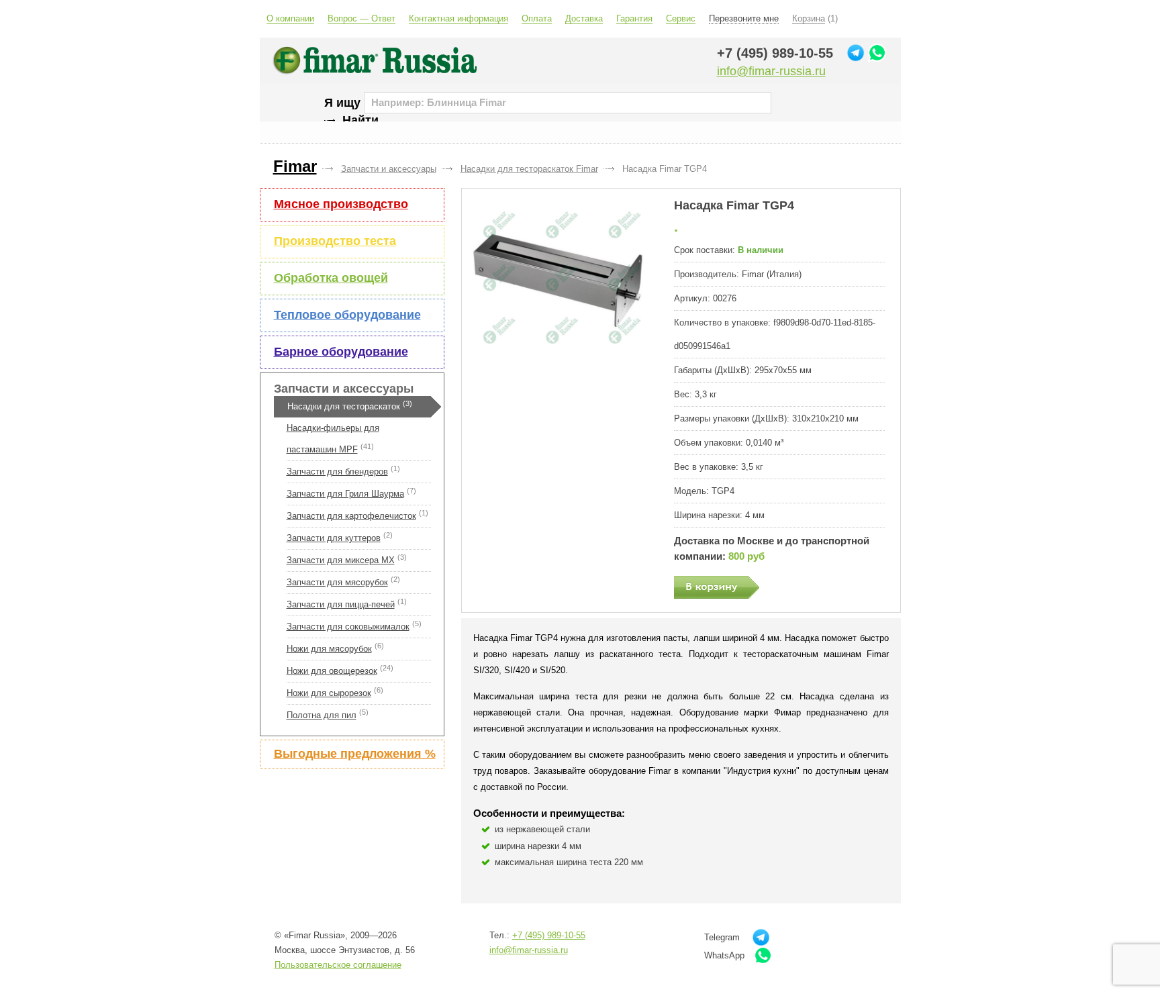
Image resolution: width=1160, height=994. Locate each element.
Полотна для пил (321, 715)
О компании (290, 18)
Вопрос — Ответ (361, 18)
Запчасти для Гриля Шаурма (345, 494)
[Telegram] (856, 53)
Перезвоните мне (744, 18)
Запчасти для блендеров (337, 471)
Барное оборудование (341, 351)
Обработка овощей (331, 278)
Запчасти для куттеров (334, 538)
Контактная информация (458, 18)
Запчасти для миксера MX (341, 560)
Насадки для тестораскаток (343, 406)
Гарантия (634, 18)
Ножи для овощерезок (332, 671)
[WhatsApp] (877, 53)
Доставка (584, 18)
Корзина (808, 18)
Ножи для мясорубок (329, 649)
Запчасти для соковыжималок (348, 627)
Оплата (537, 18)
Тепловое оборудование (347, 314)
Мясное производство (341, 204)
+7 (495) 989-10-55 (775, 53)
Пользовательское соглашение (338, 965)
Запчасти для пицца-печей (341, 604)
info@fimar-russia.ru (771, 71)
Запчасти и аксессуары (344, 388)
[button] (561, 281)
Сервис (680, 18)
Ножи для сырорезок (329, 693)
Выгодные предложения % (355, 753)
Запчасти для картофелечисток (351, 516)
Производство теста (335, 241)
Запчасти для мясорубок (337, 582)
